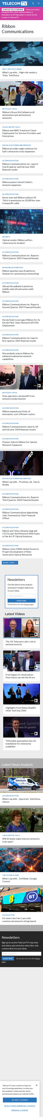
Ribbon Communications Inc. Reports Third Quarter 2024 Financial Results (20, 498)
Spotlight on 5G (9, 109)
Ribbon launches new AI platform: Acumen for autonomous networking (20, 272)
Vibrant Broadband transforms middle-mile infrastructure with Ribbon (17, 289)
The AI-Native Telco (11, 835)
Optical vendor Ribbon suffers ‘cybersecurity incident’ (17, 241)
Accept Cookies (20, 1100)
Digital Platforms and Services (16, 145)
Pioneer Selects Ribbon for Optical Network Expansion (19, 443)
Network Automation (12, 267)
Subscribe (21, 601)
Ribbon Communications (18, 29)
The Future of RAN (10, 875)
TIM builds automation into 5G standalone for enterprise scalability (21, 743)
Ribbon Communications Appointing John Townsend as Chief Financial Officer (20, 515)
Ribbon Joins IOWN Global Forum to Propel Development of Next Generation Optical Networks (20, 552)
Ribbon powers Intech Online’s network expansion (17, 183)
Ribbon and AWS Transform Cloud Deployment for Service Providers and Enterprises (21, 133)
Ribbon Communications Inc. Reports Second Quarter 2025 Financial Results (21, 306)
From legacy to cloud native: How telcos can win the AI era (20, 676)
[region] (20, 1099)
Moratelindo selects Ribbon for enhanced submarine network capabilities (18, 356)
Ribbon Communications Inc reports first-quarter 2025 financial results (20, 339)
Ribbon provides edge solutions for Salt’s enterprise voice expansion (19, 150)
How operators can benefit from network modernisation (18, 397)
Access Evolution (10, 161)
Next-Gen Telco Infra (12, 69)
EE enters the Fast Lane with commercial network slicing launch (19, 919)
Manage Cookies (19, 1110)
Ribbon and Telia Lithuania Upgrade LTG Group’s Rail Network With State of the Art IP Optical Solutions (21, 533)
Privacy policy (29, 604)
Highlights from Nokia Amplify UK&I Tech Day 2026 (21, 709)
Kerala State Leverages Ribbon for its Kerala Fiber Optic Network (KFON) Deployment (21, 322)
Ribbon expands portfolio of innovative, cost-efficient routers (18, 412)
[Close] (36, 1085)
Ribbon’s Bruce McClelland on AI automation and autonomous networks (18, 115)
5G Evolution (8, 915)
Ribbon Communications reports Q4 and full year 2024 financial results (20, 428)
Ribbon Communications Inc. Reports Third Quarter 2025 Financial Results (20, 257)
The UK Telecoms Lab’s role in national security (21, 643)
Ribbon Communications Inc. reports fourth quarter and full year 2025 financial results (20, 167)
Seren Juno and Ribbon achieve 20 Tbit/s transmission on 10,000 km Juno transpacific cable (21, 200)
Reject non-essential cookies (19, 1106)
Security (6, 237)
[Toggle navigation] (38, 3)
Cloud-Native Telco (11, 127)
